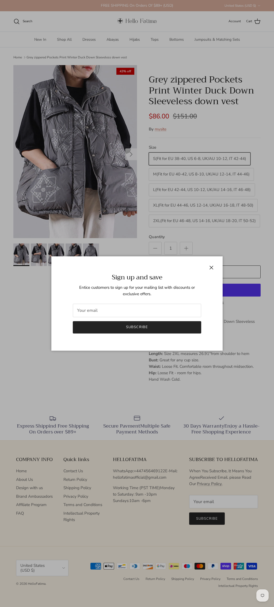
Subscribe (137, 327)
